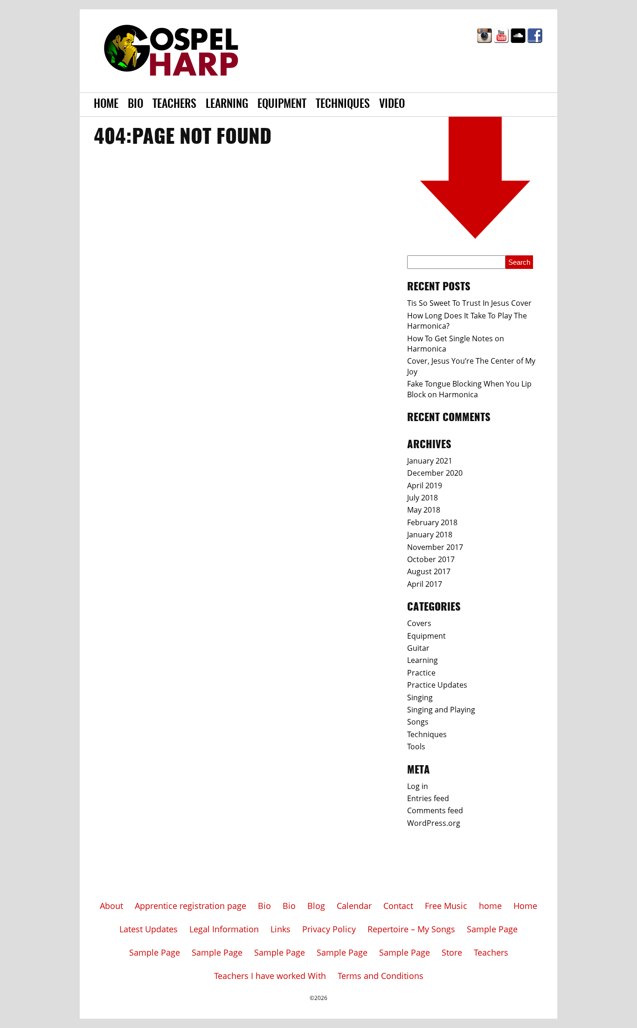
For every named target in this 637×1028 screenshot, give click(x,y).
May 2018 (423, 510)
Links (280, 929)
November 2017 (435, 547)
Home (106, 104)
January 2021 (429, 461)
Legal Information (224, 929)
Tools (416, 746)
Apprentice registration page (190, 905)
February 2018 (432, 522)
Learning (227, 104)
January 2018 (429, 534)
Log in (417, 786)
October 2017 (431, 559)
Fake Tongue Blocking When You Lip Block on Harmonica (469, 389)
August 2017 (428, 571)
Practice (421, 673)
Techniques (343, 104)
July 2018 (422, 498)
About (111, 905)
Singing (420, 697)
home (490, 905)
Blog (316, 905)
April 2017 (424, 584)
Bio (135, 104)
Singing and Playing (441, 709)
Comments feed (435, 810)
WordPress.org (433, 823)
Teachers (174, 104)
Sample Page (492, 929)
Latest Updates (148, 929)
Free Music (446, 905)
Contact (398, 905)
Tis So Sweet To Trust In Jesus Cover (469, 303)
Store (452, 952)
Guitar (418, 648)
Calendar (354, 905)
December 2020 (435, 473)
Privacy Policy (329, 929)
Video (392, 104)
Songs (418, 722)
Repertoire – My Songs (411, 929)
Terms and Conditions (380, 975)
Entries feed (428, 798)
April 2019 (424, 485)
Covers (419, 623)
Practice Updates (437, 685)
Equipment (281, 104)
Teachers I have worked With (270, 975)
